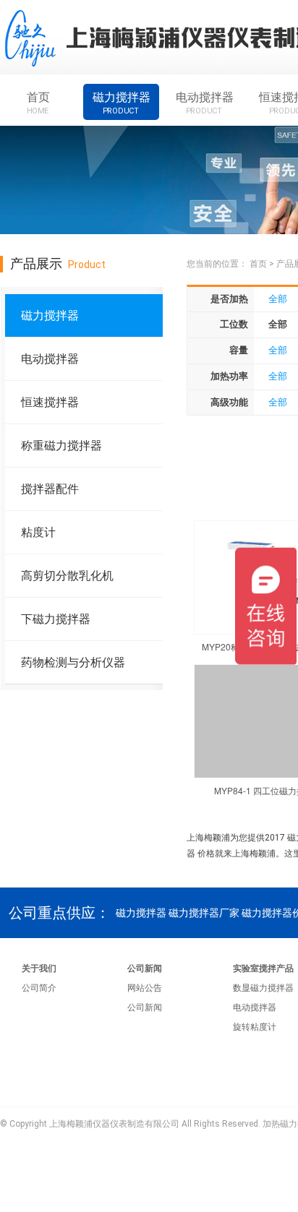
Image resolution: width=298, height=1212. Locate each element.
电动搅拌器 (205, 102)
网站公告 (144, 988)
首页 (38, 102)
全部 (277, 298)
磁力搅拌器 (121, 102)
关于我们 (39, 968)
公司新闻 (144, 968)
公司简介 (39, 988)
